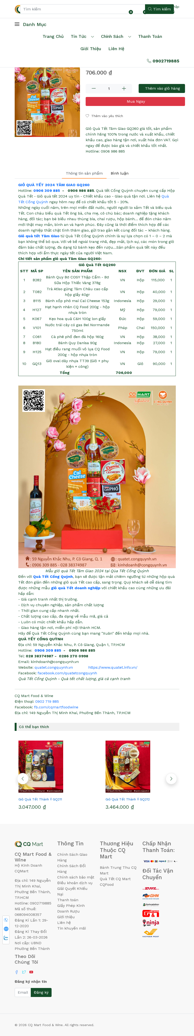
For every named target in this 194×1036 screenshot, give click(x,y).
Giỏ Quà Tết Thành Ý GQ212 (128, 799)
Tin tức (78, 36)
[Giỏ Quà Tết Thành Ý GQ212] (141, 767)
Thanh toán (67, 900)
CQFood (107, 884)
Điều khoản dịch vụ (75, 883)
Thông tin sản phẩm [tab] (84, 173)
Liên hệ (116, 48)
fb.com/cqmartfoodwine (56, 707)
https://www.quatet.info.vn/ (112, 667)
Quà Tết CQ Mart (115, 879)
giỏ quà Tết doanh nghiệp (75, 588)
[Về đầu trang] (181, 1006)
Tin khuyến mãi (71, 928)
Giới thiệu (66, 917)
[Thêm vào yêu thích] (45, 790)
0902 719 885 (47, 701)
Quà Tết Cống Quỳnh (53, 576)
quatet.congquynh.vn (54, 667)
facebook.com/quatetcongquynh (67, 673)
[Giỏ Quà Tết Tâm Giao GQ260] (47, 99)
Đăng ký (41, 992)
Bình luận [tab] (119, 173)
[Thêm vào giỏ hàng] (62, 790)
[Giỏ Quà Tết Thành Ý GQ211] (53, 767)
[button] (171, 778)
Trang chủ (53, 36)
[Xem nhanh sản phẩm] (53, 790)
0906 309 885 (46, 190)
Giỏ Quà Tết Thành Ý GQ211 (40, 799)
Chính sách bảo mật (75, 877)
